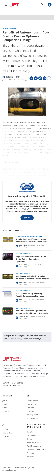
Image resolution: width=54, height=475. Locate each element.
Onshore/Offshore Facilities (37, 449)
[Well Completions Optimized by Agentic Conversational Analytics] (8, 293)
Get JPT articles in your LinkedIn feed (21, 335)
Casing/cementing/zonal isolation (29, 236)
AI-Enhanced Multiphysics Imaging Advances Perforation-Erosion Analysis (32, 277)
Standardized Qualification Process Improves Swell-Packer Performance (31, 240)
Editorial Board (8, 433)
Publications (31, 404)
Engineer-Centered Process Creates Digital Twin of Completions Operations (31, 259)
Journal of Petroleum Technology (15, 80)
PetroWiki (30, 411)
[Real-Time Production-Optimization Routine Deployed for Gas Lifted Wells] (8, 311)
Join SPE (27, 218)
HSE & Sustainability (34, 442)
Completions (31, 432)
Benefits (5, 404)
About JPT (6, 429)
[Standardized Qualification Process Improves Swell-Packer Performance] (8, 239)
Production (31, 453)
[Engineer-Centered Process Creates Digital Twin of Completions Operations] (8, 256)
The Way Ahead (32, 415)
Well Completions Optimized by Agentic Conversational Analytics (30, 294)
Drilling (29, 439)
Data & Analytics (33, 435)
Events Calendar (32, 401)
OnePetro (30, 408)
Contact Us (6, 411)
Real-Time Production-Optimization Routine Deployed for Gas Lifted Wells (32, 311)
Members (7, 396)
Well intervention (9, 28)
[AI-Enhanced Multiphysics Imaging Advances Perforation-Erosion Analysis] (8, 276)
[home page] (15, 5)
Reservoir (30, 456)
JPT (4, 424)
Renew (5, 408)
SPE (29, 396)
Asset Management (34, 446)
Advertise (6, 436)
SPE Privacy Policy (33, 418)
